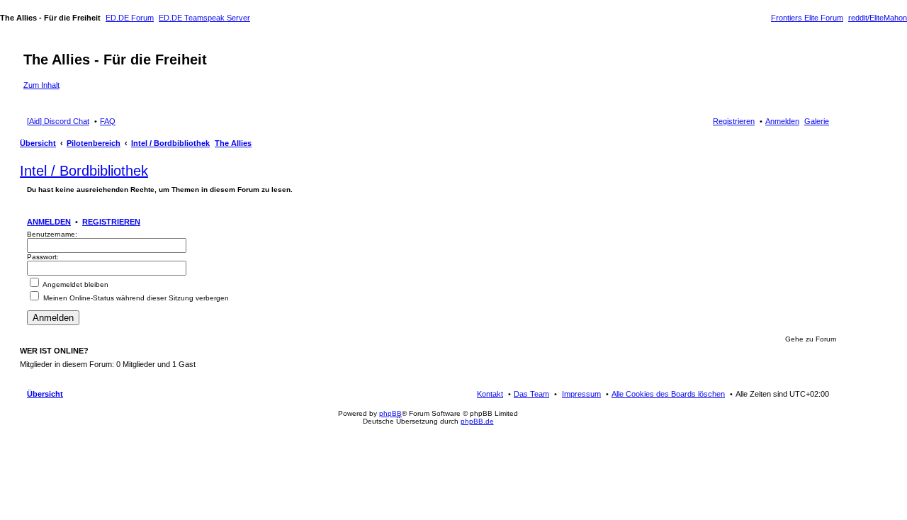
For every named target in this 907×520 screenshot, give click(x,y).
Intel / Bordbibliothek (170, 143)
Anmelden (49, 221)
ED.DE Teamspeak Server (204, 17)
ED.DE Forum (130, 17)
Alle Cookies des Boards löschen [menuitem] (668, 394)
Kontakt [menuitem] (490, 394)
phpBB (390, 413)
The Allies (233, 143)
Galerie (816, 121)
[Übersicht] (31, 44)
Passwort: (43, 257)
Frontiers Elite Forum (807, 17)
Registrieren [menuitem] (734, 121)
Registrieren (111, 221)
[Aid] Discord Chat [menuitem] (58, 121)
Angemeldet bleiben (74, 284)
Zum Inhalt (41, 85)
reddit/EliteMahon (877, 17)
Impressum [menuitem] (581, 394)
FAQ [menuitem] (108, 121)
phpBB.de (477, 421)
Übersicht (38, 143)
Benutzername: (52, 234)
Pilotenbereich (93, 143)
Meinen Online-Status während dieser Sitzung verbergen (135, 298)
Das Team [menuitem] (531, 394)
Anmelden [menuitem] (782, 121)
